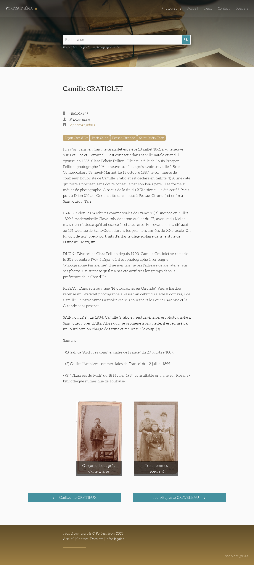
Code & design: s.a (235, 556)
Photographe (171, 8)
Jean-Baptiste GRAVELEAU (176, 497)
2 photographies (82, 125)
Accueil (192, 8)
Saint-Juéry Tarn (151, 138)
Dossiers (241, 8)
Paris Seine (100, 138)
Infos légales (114, 539)
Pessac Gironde (123, 138)
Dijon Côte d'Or (76, 138)
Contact (224, 8)
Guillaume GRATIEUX (77, 497)
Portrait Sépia (20, 8)
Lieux (208, 8)
